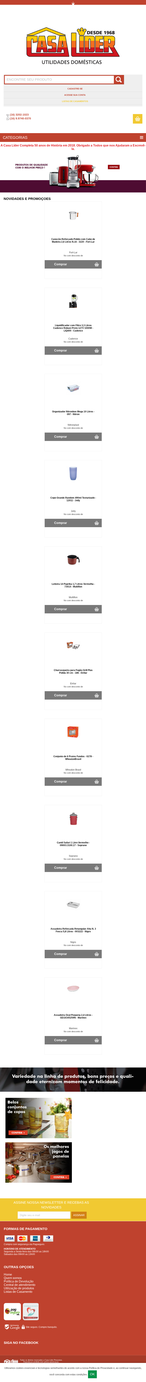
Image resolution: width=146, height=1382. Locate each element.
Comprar (60, 264)
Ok (92, 1374)
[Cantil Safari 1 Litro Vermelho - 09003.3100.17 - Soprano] (73, 825)
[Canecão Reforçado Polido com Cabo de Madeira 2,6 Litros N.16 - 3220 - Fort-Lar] (73, 221)
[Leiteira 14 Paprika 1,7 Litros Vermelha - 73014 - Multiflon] (73, 566)
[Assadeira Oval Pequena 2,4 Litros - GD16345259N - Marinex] (73, 993)
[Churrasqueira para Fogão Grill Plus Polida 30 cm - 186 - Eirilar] (73, 653)
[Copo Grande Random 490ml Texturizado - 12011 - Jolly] (73, 480)
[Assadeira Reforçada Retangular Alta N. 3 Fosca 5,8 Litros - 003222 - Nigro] (73, 911)
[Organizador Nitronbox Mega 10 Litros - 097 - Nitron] (73, 394)
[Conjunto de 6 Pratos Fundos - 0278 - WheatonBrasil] (73, 739)
